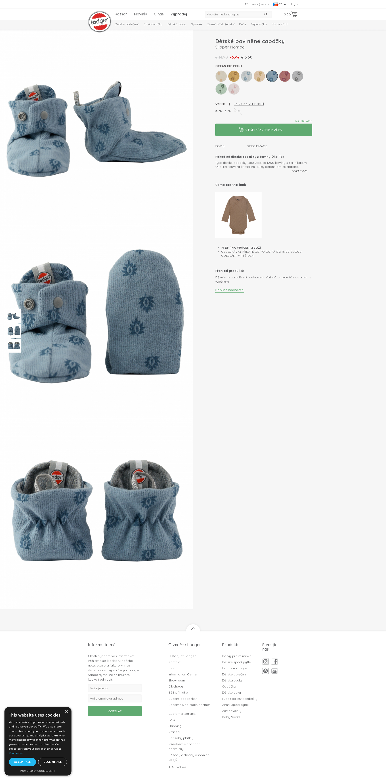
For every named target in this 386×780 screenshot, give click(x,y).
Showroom (176, 680)
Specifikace (257, 146)
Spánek (196, 24)
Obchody (175, 686)
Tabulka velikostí (249, 104)
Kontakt (174, 662)
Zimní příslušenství (221, 24)
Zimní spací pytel (235, 705)
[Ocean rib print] (272, 76)
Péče (242, 24)
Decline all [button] (53, 762)
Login (294, 4)
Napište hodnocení (229, 290)
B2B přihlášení (179, 692)
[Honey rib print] (234, 76)
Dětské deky (231, 692)
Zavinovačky (153, 24)
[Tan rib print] (234, 89)
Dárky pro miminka (237, 656)
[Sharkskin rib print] (297, 76)
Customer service (182, 714)
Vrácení (174, 732)
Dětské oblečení (127, 24)
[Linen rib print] (259, 76)
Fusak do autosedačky (239, 699)
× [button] (66, 711)
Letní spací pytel (235, 668)
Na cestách (280, 24)
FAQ (171, 720)
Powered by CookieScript (37, 770)
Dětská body (232, 680)
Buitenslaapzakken (182, 699)
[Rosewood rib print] (285, 76)
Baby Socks (231, 717)
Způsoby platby (180, 738)
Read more (299, 171)
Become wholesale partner (189, 705)
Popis (220, 146)
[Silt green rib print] (221, 89)
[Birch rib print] (221, 76)
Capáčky (229, 686)
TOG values (177, 767)
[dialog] (37, 741)
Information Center (182, 674)
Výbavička (259, 24)
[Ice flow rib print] (246, 76)
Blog (171, 668)
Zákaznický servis (257, 4)
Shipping (175, 726)
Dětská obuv (177, 24)
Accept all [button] (22, 762)
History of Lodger (182, 656)
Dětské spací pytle (236, 662)
